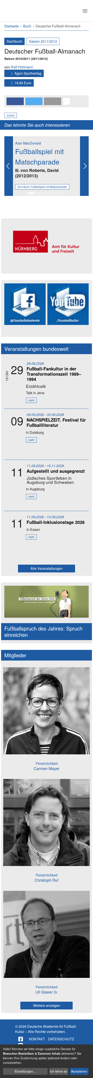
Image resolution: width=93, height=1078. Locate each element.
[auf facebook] (21, 1039)
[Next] (84, 166)
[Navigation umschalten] (85, 11)
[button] (15, 101)
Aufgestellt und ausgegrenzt (56, 471)
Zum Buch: (42, 186)
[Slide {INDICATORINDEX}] (31, 193)
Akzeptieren (79, 1071)
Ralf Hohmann (22, 66)
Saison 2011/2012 (43, 41)
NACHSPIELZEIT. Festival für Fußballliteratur (56, 422)
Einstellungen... (25, 1071)
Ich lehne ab (58, 1071)
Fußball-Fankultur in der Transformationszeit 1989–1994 (54, 373)
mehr (31, 400)
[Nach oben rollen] (85, 1070)
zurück (10, 115)
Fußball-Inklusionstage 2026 (56, 522)
